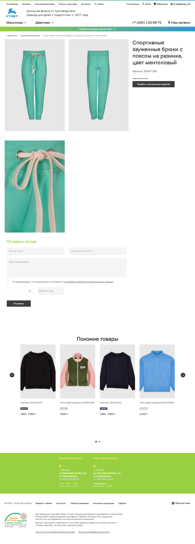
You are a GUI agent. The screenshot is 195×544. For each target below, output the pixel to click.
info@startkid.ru (100, 483)
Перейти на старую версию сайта (95, 29)
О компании (12, 4)
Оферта (122, 503)
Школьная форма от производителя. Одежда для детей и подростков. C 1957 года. (58, 13)
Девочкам (42, 22)
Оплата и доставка (68, 4)
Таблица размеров (79, 503)
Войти (148, 4)
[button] (96, 441)
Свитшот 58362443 (111, 402)
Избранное (162, 4)
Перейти (30, 424)
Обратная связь (182, 503)
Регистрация (133, 4)
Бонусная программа (103, 503)
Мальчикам (14, 22)
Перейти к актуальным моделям (153, 84)
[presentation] (12, 375)
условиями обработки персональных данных (88, 281)
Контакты (85, 4)
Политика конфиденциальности (94, 532)
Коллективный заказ (45, 4)
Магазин (26, 4)
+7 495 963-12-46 (103, 479)
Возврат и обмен (44, 503)
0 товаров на (182, 4)
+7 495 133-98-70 (69, 479)
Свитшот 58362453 (31, 402)
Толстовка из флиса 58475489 (157, 402)
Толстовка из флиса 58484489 (77, 402)
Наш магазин (180, 22)
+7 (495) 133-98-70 (147, 22)
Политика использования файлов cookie (55, 532)
